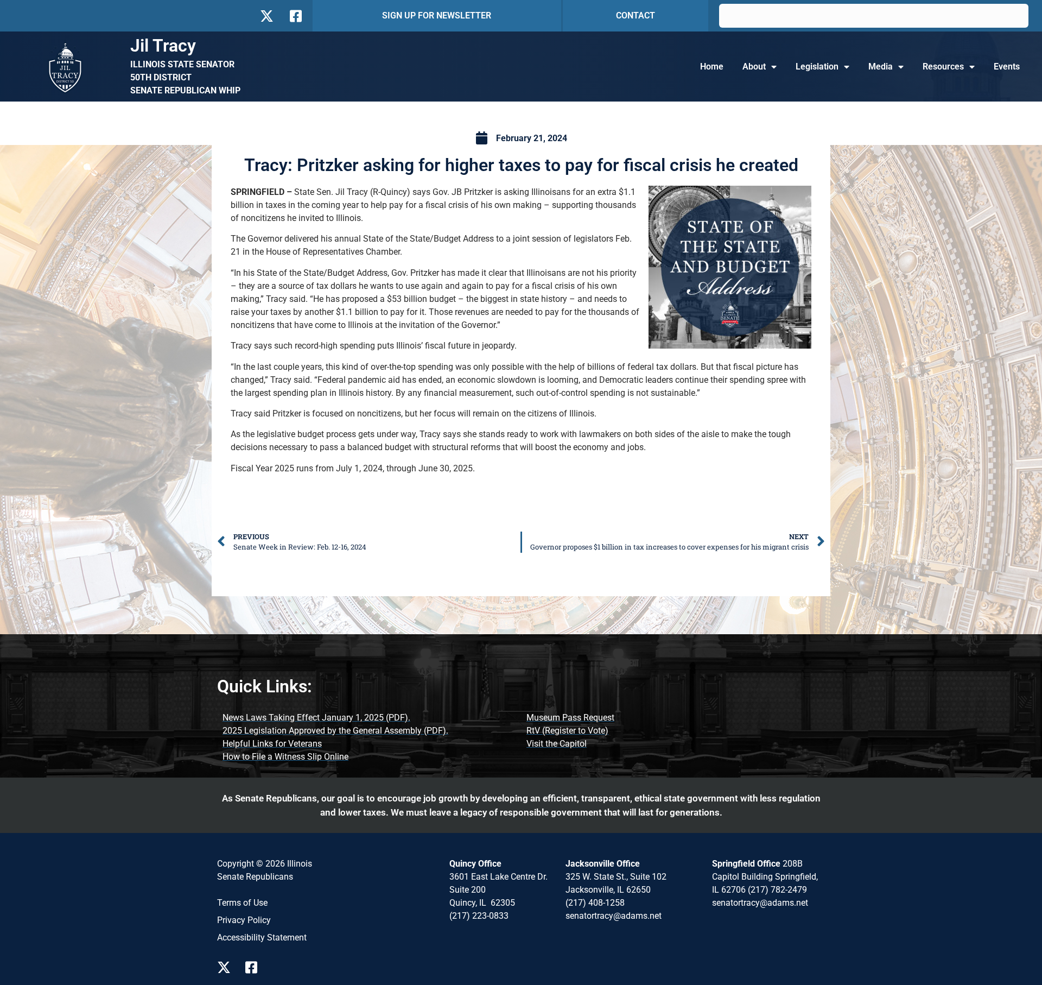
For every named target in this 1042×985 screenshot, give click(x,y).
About (754, 66)
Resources (943, 66)
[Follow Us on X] (266, 16)
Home (711, 66)
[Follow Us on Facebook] (294, 16)
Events (1007, 66)
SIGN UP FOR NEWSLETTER (436, 15)
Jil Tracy (163, 45)
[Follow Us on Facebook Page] (255, 967)
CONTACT (635, 15)
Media (880, 66)
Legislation (817, 66)
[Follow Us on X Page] (227, 967)
